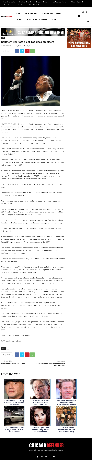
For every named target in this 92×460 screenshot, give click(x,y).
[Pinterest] (27, 51)
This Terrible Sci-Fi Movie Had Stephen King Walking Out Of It (40, 402)
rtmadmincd (7, 46)
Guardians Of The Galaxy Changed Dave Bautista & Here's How (14, 402)
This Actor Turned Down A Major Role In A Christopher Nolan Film (66, 402)
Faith (3, 37)
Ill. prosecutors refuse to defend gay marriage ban (50, 364)
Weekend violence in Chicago (13, 364)
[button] (88, 21)
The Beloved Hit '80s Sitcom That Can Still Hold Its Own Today (66, 429)
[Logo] (46, 445)
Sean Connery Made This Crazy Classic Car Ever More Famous (14, 429)
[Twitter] (22, 51)
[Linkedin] (87, 12)
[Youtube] (78, 16)
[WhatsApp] (32, 51)
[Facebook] (78, 12)
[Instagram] (82, 12)
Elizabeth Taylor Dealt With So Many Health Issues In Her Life (40, 429)
